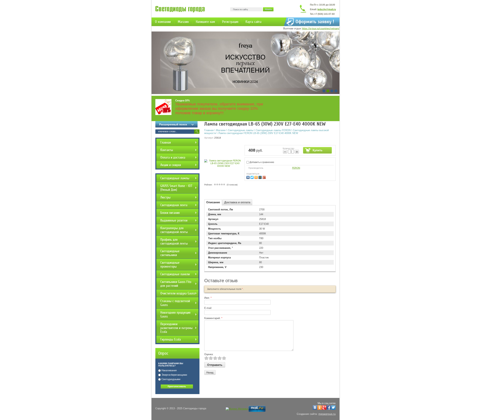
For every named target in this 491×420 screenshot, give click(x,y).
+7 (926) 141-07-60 (324, 14)
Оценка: (208, 354)
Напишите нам (205, 22)
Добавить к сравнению (261, 162)
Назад (209, 372)
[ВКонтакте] (248, 177)
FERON (296, 168)
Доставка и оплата (237, 202)
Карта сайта (253, 22)
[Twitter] (252, 177)
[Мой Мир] (261, 177)
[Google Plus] (265, 177)
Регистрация (230, 22)
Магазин (183, 22)
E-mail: (208, 308)
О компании (163, 22)
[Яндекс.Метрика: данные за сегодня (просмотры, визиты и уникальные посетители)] (237, 408)
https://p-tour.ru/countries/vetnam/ (320, 28)
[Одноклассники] (257, 177)
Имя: (208, 297)
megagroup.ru (327, 413)
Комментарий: (213, 318)
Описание (213, 202)
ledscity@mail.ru (326, 9)
